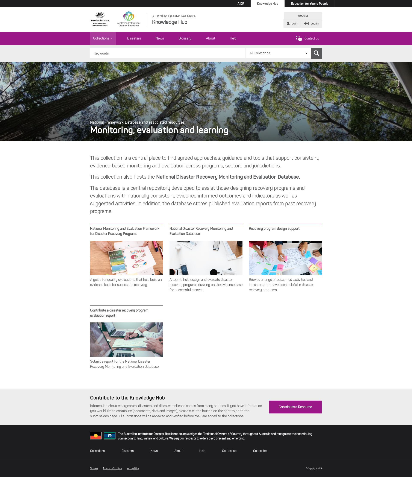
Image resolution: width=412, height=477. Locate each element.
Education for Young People (309, 4)
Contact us (311, 38)
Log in (315, 23)
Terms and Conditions (112, 468)
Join (294, 23)
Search (316, 53)
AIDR (241, 4)
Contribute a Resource (295, 407)
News (160, 38)
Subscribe (260, 451)
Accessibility (133, 468)
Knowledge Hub (267, 4)
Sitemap (94, 468)
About (210, 38)
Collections (101, 38)
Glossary (185, 38)
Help (233, 38)
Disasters (134, 38)
